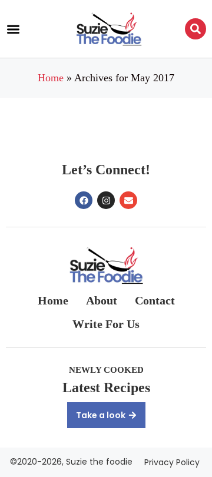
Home (51, 78)
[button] (13, 29)
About (101, 300)
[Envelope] (128, 200)
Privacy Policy (172, 462)
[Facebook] (83, 200)
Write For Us (106, 323)
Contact (155, 300)
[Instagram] (106, 200)
